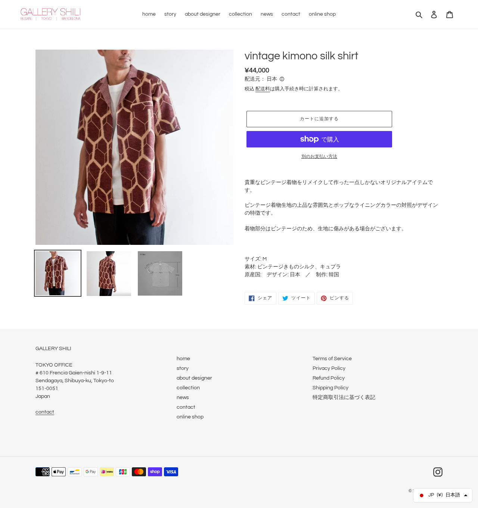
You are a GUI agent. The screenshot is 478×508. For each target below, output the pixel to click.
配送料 (262, 88)
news (183, 397)
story (183, 368)
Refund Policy (329, 378)
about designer (194, 378)
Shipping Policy (330, 387)
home (183, 358)
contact (44, 412)
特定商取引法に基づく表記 (344, 397)
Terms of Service (332, 358)
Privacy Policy (329, 368)
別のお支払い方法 (319, 156)
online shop (190, 417)
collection (188, 387)
